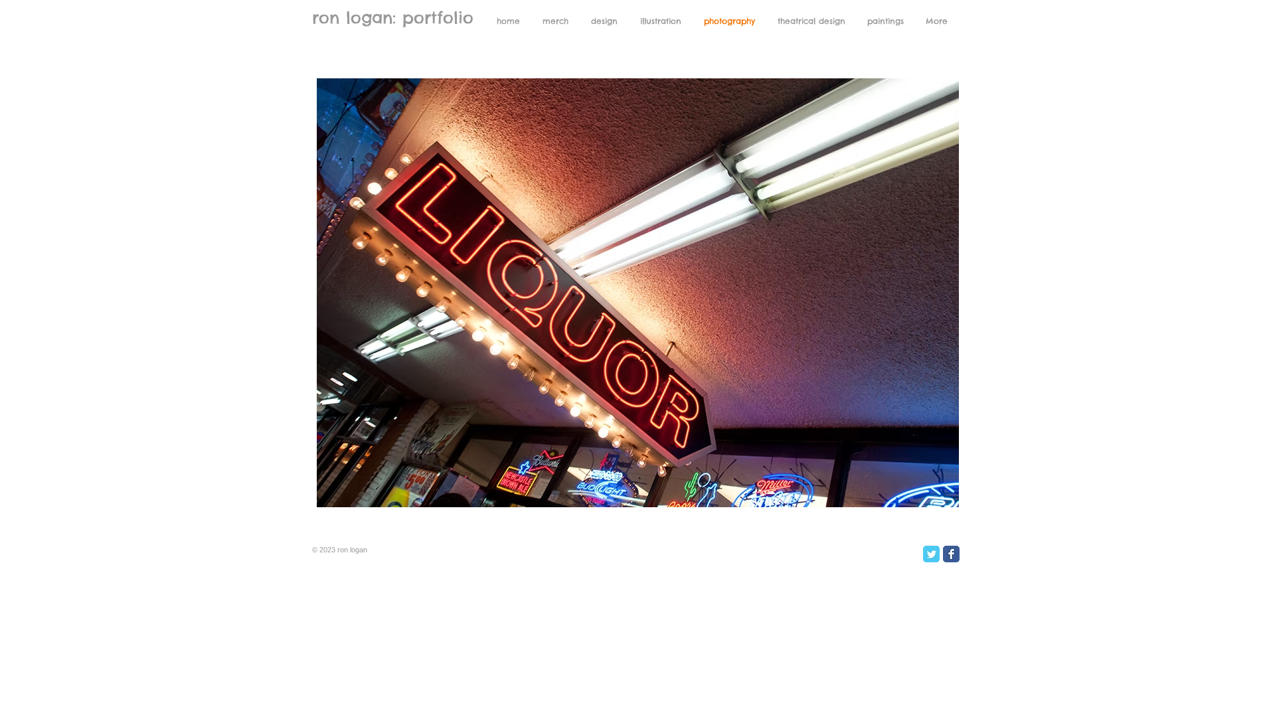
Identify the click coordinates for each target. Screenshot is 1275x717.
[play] (926, 496)
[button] (638, 292)
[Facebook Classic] (951, 554)
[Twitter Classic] (931, 554)
